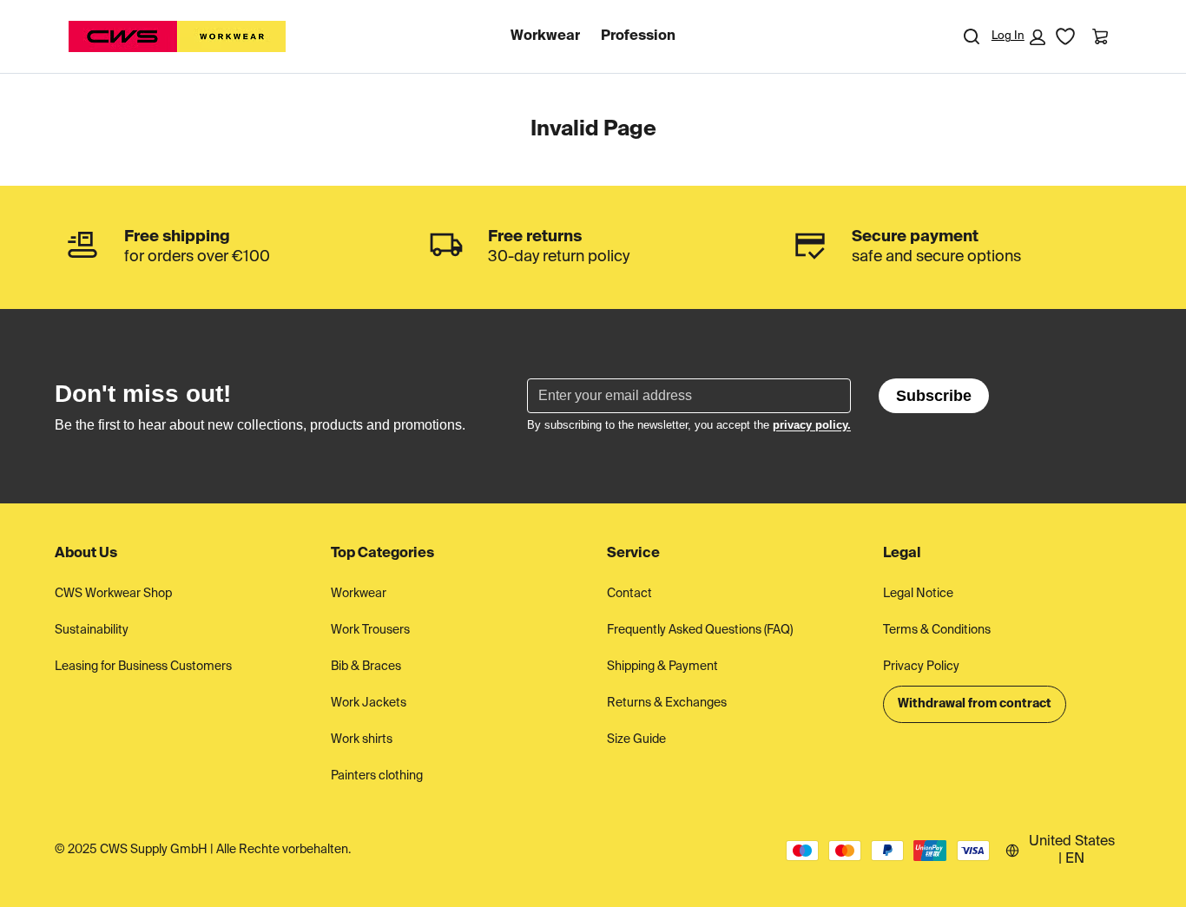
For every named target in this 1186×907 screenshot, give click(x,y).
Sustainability (91, 630)
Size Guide (636, 739)
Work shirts (361, 739)
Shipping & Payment (662, 667)
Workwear (545, 36)
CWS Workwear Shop (113, 594)
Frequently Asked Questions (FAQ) (700, 630)
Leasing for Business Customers (143, 667)
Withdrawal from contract (974, 704)
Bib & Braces (366, 667)
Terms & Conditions (937, 630)
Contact (629, 594)
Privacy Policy (921, 667)
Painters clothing (377, 776)
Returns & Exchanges (667, 703)
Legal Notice (918, 594)
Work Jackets (368, 703)
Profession (638, 36)
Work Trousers (370, 630)
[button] (1018, 37)
